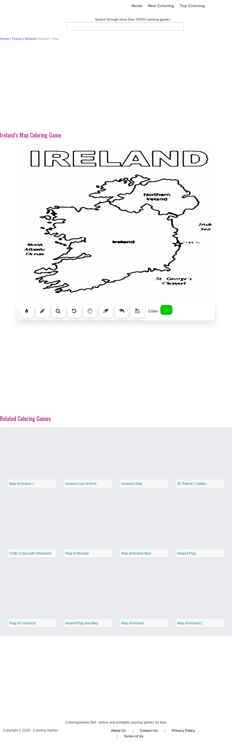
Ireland (30, 39)
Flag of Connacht (22, 623)
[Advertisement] (116, 86)
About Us (118, 731)
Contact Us (149, 731)
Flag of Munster (77, 553)
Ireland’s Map (131, 484)
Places (17, 39)
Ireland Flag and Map (81, 623)
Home (136, 5)
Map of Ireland (132, 623)
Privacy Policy (183, 731)
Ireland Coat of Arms (80, 484)
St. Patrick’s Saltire (191, 484)
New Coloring (161, 5)
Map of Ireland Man (136, 553)
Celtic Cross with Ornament (30, 553)
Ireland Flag (186, 553)
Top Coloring (192, 5)
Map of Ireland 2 (189, 623)
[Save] (137, 311)
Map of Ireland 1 (21, 484)
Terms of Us (133, 736)
